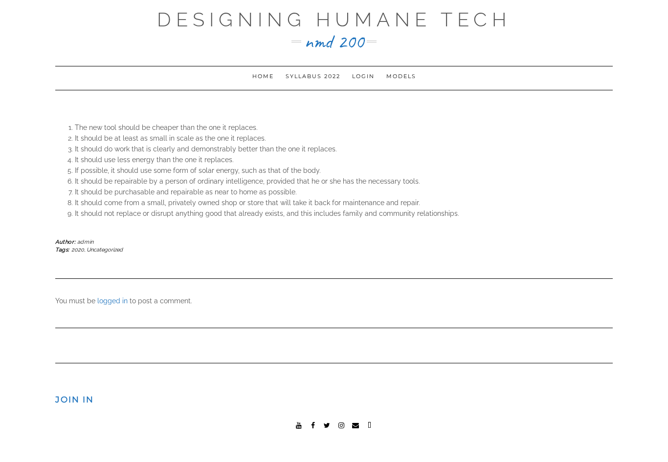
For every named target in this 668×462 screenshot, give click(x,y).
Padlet (369, 424)
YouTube (298, 424)
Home (263, 76)
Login (363, 76)
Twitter (327, 424)
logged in (112, 301)
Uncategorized (105, 250)
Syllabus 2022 (313, 76)
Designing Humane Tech (334, 19)
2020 (77, 250)
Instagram (341, 424)
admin (85, 242)
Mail (355, 424)
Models (401, 76)
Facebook (313, 424)
